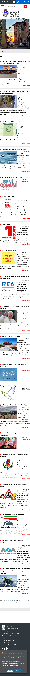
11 (22, 601)
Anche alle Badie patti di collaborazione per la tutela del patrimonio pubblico (15, 62)
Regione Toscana (7, 2)
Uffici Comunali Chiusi (9, 250)
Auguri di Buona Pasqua (9, 386)
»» (16, 603)
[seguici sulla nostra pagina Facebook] (14, 2)
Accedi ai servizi (24, 2)
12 (25, 601)
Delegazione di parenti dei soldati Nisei (14, 405)
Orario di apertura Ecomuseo (11, 336)
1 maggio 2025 (7, 224)
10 (19, 601)
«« (4, 601)
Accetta (18, 670)
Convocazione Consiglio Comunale (13, 514)
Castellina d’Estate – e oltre (11, 121)
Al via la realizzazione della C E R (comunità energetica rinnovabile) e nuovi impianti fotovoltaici (15, 570)
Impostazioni (10, 670)
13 (28, 601)
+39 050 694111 (9, 638)
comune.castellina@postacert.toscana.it (13, 636)
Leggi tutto (26, 86)
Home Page (6, 51)
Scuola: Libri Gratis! (8, 196)
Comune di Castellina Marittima (14, 14)
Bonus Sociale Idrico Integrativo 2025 (14, 149)
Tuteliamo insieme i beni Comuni (12, 177)
